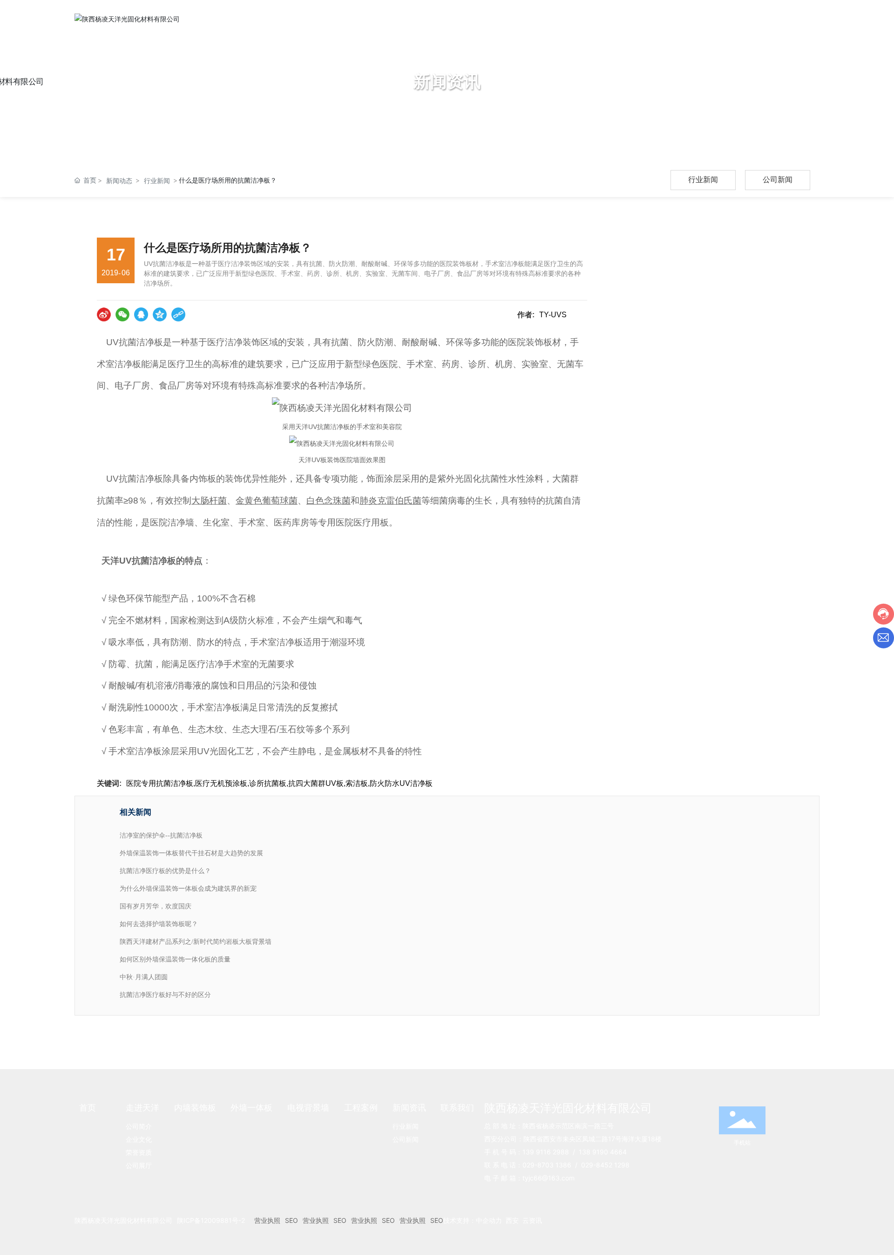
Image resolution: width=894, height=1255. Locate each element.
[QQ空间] (160, 314)
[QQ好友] (141, 314)
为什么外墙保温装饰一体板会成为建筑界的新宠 (188, 888)
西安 (512, 1220)
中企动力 (489, 1220)
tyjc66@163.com (548, 1178)
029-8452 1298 (605, 1165)
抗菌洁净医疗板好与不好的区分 (165, 994)
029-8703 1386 (546, 1165)
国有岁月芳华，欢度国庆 (155, 906)
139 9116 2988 (545, 1152)
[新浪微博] (104, 314)
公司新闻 (777, 180)
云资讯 (532, 1220)
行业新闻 (157, 180)
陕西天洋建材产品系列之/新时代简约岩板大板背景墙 (195, 941)
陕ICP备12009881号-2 (211, 1220)
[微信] (122, 314)
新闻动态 (119, 180)
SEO (291, 1220)
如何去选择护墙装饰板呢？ (159, 924)
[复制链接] (178, 314)
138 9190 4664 (603, 1152)
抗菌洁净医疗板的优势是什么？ (165, 870)
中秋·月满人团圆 (144, 977)
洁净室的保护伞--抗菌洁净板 (161, 835)
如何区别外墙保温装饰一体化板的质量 (175, 959)
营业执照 (267, 1220)
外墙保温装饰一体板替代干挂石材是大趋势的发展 (191, 853)
